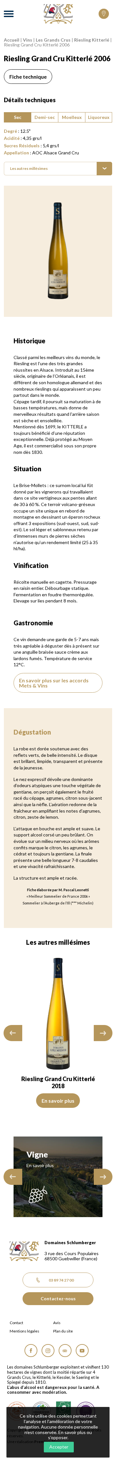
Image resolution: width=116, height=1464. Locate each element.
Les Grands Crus (53, 40)
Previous (13, 1033)
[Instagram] (48, 1350)
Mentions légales (24, 1331)
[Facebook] (30, 1350)
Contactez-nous (58, 1298)
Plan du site (63, 1331)
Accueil (11, 40)
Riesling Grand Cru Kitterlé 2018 (47, 1082)
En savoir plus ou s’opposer (70, 1435)
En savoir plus (47, 1101)
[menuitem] (58, 168)
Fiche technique (28, 76)
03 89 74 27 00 (61, 1280)
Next (103, 1033)
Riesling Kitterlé (91, 40)
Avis (57, 1323)
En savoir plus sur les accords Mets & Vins (54, 682)
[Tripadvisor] (65, 1350)
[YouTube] (82, 1350)
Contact (16, 1323)
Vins (27, 40)
